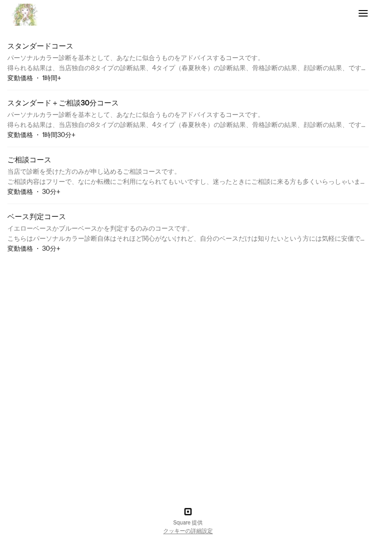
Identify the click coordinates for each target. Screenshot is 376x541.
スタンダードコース (40, 45)
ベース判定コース (36, 216)
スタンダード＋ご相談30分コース (63, 102)
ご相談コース (29, 159)
